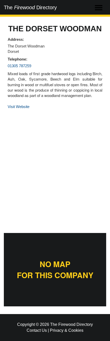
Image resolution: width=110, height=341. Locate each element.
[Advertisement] (55, 170)
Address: (16, 39)
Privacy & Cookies (66, 330)
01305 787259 (19, 66)
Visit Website (18, 106)
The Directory (30, 7)
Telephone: (17, 59)
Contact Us (37, 330)
